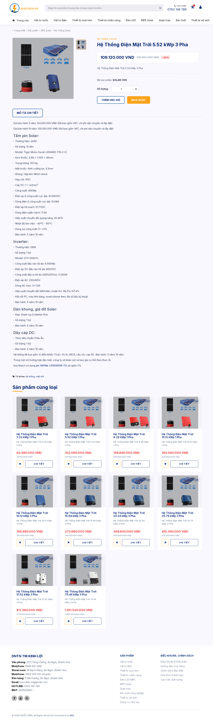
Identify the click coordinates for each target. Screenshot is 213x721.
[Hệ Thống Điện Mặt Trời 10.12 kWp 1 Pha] (180, 413)
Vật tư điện (60, 20)
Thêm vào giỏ (110, 100)
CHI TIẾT (39, 463)
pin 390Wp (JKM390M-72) (51, 365)
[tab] (27, 113)
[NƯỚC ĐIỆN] (23, 8)
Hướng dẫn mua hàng (173, 666)
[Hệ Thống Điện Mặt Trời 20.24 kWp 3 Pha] (131, 491)
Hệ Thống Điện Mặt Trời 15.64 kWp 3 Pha (80, 514)
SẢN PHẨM (127, 655)
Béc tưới (181, 20)
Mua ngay (138, 100)
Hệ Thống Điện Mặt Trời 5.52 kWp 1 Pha (80, 436)
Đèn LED (131, 20)
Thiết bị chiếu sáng (109, 20)
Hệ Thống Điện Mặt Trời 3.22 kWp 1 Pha (32, 436)
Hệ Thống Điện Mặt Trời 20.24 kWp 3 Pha (129, 514)
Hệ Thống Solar (107, 39)
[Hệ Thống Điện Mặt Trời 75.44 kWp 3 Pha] (83, 570)
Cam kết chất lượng (172, 679)
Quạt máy (165, 20)
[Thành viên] (200, 7)
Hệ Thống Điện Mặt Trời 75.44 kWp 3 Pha (80, 593)
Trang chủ (22, 20)
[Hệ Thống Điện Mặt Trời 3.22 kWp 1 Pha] (34, 413)
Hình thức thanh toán (172, 675)
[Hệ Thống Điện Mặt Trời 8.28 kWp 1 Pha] (131, 413)
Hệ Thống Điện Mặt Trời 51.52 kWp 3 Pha (32, 593)
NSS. (72, 715)
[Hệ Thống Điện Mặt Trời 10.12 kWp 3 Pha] (34, 491)
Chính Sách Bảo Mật (172, 670)
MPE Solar (147, 20)
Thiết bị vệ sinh (200, 20)
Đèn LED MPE (127, 679)
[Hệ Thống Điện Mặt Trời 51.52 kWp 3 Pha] (34, 570)
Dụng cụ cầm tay (129, 702)
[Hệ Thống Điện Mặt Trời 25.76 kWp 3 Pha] (180, 491)
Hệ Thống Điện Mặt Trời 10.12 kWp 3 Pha (32, 514)
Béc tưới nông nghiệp (132, 693)
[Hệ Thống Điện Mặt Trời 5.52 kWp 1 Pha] (83, 413)
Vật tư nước (41, 20)
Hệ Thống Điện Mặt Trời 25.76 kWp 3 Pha (177, 514)
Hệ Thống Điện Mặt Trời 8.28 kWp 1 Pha (129, 436)
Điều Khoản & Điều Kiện (174, 661)
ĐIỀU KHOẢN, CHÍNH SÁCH (177, 655)
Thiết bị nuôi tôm (82, 20)
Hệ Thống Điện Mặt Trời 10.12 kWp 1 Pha (177, 436)
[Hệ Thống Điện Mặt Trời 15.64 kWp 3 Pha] (83, 491)
